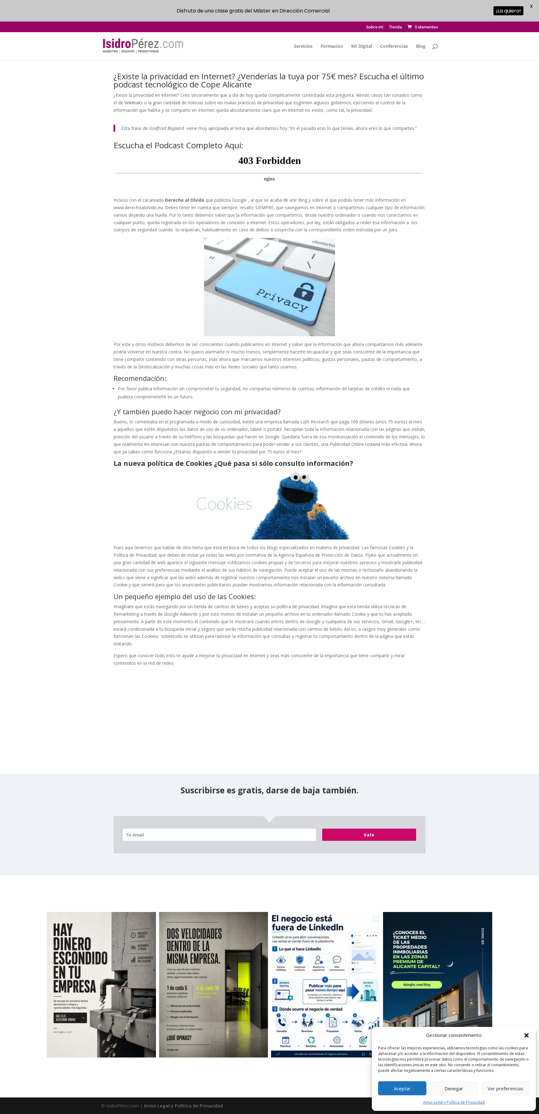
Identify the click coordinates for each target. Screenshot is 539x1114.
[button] (526, 1035)
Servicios (303, 46)
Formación (332, 46)
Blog (420, 46)
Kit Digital (361, 46)
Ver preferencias (505, 1088)
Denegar (453, 1088)
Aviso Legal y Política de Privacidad (454, 1102)
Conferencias (394, 46)
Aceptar (402, 1088)
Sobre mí (374, 27)
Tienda (395, 27)
